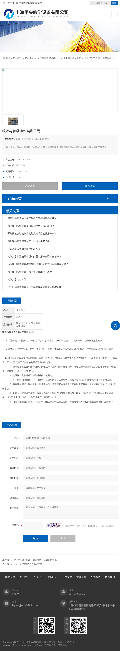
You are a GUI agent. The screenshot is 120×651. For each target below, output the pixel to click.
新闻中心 (53, 577)
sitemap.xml (25, 645)
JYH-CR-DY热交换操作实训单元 (26, 563)
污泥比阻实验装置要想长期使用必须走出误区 (31, 225)
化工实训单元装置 (72, 58)
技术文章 (67, 577)
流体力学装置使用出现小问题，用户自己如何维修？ (34, 256)
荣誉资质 (81, 577)
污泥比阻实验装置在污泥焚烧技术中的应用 (30, 271)
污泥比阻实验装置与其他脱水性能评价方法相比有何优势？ (38, 264)
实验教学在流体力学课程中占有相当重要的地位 (32, 218)
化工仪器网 (50, 645)
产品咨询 (30, 186)
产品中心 (29, 58)
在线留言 (96, 577)
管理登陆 (62, 645)
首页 (19, 58)
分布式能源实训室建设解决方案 (24, 248)
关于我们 (24, 577)
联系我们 (90, 186)
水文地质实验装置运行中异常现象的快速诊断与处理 (34, 287)
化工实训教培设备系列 (49, 58)
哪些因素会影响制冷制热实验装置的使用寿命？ (32, 233)
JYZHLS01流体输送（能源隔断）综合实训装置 (34, 559)
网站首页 (10, 577)
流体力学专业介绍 (17, 279)
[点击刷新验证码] (54, 525)
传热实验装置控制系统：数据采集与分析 (29, 241)
